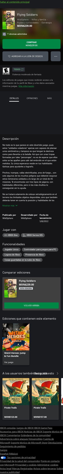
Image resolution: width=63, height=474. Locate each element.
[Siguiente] (57, 373)
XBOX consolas (8, 427)
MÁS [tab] (49, 98)
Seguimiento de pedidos (13, 446)
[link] (15, 344)
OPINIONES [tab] (32, 98)
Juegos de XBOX (25, 427)
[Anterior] (51, 373)
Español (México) (9, 453)
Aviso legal (5, 468)
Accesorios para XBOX (12, 431)
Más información (26, 86)
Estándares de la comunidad (35, 435)
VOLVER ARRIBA (31, 305)
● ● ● (55, 56)
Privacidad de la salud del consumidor (20, 461)
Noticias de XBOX (33, 431)
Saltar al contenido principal (15, 1)
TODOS (17, 69)
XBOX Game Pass (43, 427)
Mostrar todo (41, 373)
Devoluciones (55, 442)
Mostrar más (8, 205)
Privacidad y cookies (26, 464)
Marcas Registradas (22, 468)
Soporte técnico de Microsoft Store (29, 442)
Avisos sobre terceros (44, 468)
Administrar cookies (47, 464)
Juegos (3, 450)
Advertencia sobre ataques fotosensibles (21, 438)
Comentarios (13, 435)
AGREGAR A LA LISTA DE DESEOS (27, 56)
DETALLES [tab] (14, 98)
